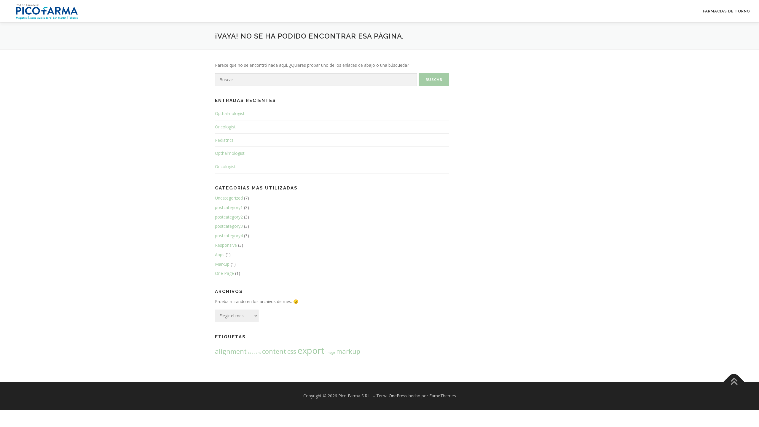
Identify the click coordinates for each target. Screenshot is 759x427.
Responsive (226, 245)
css (291, 351)
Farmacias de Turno (726, 11)
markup (348, 351)
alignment (231, 351)
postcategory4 (229, 235)
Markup (222, 264)
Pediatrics (224, 140)
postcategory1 (229, 207)
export (310, 350)
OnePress (398, 396)
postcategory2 (229, 217)
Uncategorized (229, 198)
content (274, 351)
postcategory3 (229, 226)
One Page (224, 273)
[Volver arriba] (733, 381)
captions (254, 352)
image (330, 352)
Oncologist (225, 127)
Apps (219, 254)
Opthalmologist (230, 113)
